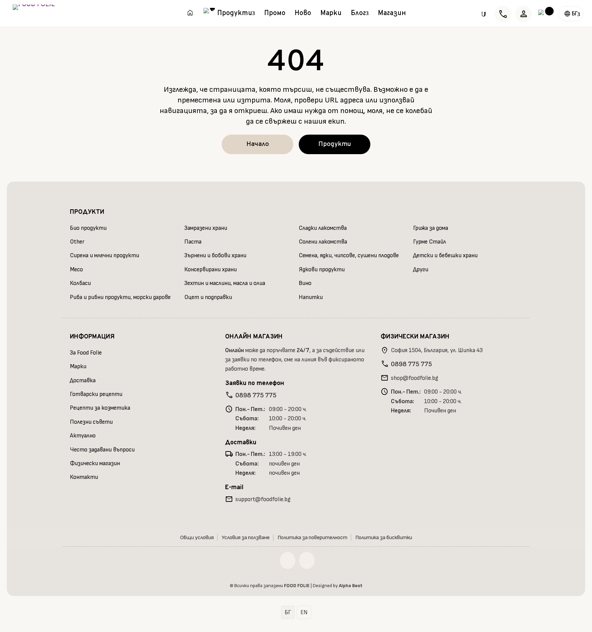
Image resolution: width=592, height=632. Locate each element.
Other (77, 241)
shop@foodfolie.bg (414, 378)
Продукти (234, 14)
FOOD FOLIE (297, 585)
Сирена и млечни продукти (104, 255)
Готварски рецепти (96, 394)
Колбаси (80, 283)
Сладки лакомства (323, 228)
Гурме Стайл (429, 241)
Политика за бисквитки (383, 537)
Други (420, 269)
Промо (274, 14)
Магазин (392, 14)
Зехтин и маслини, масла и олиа (224, 283)
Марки (331, 14)
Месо (76, 269)
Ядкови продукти (322, 269)
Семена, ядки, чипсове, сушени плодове (349, 255)
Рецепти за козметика (100, 408)
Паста (192, 241)
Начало (257, 144)
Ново (303, 14)
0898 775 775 (255, 395)
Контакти (84, 477)
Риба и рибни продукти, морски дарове (120, 297)
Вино (305, 283)
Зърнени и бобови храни (215, 255)
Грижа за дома (430, 228)
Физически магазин (95, 463)
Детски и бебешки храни (445, 255)
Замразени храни (205, 228)
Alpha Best (350, 585)
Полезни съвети (91, 422)
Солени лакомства (323, 241)
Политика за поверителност (312, 537)
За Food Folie (86, 352)
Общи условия (197, 537)
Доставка (83, 380)
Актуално (83, 435)
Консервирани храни (210, 269)
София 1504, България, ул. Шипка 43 (437, 350)
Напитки (311, 297)
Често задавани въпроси (102, 449)
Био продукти (88, 228)
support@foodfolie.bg (263, 499)
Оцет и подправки (208, 297)
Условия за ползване (246, 537)
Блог (358, 14)
